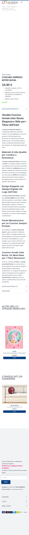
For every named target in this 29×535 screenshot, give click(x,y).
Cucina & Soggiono (11, 6)
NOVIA (9, 74)
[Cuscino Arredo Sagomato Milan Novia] (14, 385)
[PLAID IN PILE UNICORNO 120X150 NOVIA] (14, 326)
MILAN (12, 405)
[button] (21, 2)
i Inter (7, 282)
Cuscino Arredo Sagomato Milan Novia (14, 406)
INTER (4, 74)
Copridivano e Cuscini (7, 8)
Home (3, 6)
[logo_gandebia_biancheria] (9, 2)
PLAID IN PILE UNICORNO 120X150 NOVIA (14, 353)
